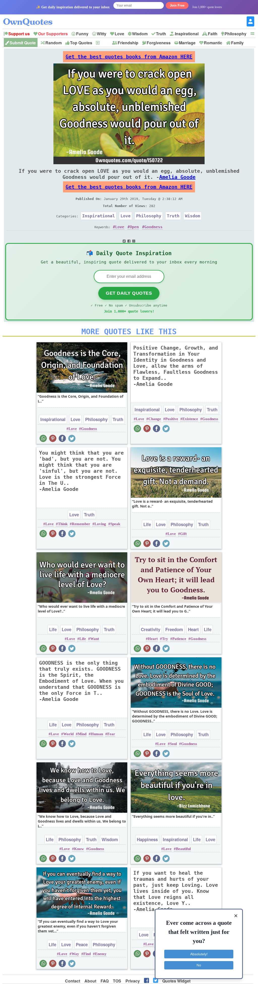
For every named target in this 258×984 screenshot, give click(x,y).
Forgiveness (159, 43)
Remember (81, 524)
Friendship (128, 43)
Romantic (213, 43)
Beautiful (183, 849)
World (68, 734)
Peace (82, 944)
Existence (190, 419)
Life (147, 524)
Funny (82, 34)
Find (87, 954)
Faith (212, 34)
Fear (111, 734)
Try (165, 639)
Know (79, 849)
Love (119, 34)
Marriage (187, 43)
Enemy (101, 954)
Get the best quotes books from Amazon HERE (129, 57)
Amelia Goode (177, 177)
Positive (171, 419)
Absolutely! (199, 954)
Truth (161, 34)
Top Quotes (81, 43)
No (199, 965)
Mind (82, 734)
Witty (101, 34)
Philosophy (235, 34)
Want (94, 639)
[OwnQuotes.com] (31, 17)
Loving (100, 524)
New (104, 43)
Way (75, 954)
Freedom (174, 629)
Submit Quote (23, 43)
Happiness (147, 839)
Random (53, 43)
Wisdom (140, 34)
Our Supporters (53, 34)
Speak (115, 524)
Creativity (150, 629)
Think (63, 524)
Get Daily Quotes (129, 293)
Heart (193, 629)
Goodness (153, 227)
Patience (179, 639)
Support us (19, 34)
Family (237, 43)
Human (97, 734)
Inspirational (187, 34)
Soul (173, 744)
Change (154, 419)
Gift (183, 534)
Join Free (177, 5)
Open (134, 227)
